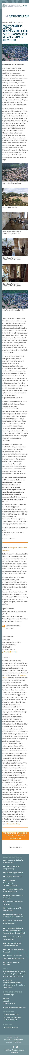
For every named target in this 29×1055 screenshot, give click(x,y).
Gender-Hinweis (18, 1039)
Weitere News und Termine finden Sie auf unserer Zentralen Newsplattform (15, 835)
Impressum (17, 1037)
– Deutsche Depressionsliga (12, 876)
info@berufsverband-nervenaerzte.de (14, 1007)
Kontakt (9, 1037)
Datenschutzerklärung (13, 824)
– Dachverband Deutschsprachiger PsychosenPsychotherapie (10, 883)
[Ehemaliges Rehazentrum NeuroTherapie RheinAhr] (15, 230)
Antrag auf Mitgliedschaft (11, 1014)
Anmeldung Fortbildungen (13, 1042)
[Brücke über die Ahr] (15, 206)
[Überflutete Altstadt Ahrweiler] (15, 308)
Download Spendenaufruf (13, 626)
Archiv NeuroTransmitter (11, 1027)
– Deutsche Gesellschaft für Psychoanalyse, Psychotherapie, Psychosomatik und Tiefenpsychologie (14, 930)
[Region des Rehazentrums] (15, 181)
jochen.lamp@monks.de (9, 652)
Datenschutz (8, 1039)
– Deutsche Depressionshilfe (13, 873)
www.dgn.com (13, 548)
